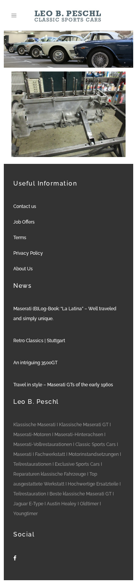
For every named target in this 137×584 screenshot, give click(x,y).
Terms (19, 237)
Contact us (24, 206)
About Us (23, 268)
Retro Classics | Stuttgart (39, 340)
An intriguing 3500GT (35, 362)
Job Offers (24, 222)
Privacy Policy (28, 253)
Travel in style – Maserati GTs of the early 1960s (63, 384)
